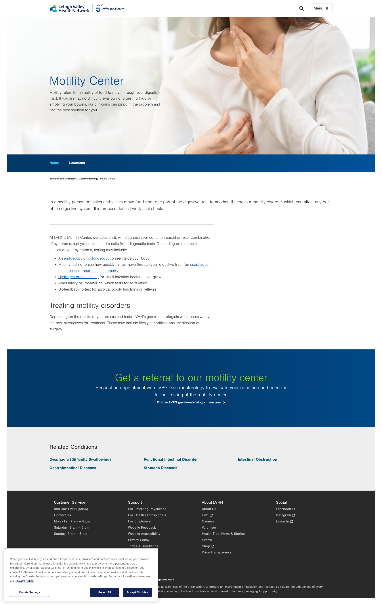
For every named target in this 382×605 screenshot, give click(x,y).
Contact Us (62, 515)
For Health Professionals (147, 515)
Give (207, 515)
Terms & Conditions (143, 546)
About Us (209, 509)
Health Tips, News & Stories (223, 534)
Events (207, 540)
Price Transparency (217, 552)
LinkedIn (284, 521)
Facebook (285, 509)
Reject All (104, 592)
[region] (81, 574)
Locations (77, 163)
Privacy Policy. (24, 581)
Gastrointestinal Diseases (73, 468)
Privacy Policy (138, 540)
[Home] (87, 8)
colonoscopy (98, 258)
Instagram (285, 515)
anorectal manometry (100, 271)
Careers (208, 521)
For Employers (139, 521)
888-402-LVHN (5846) (71, 509)
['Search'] (301, 8)
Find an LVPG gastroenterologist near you (189, 402)
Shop (208, 546)
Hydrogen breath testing (78, 277)
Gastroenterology (88, 178)
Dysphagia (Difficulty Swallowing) (80, 459)
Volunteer (209, 528)
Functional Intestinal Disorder (171, 459)
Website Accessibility (144, 534)
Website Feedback (142, 528)
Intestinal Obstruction (257, 459)
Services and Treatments (63, 178)
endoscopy (73, 258)
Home (54, 163)
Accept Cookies (137, 592)
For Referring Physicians (147, 509)
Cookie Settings (29, 592)
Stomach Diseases (160, 468)
